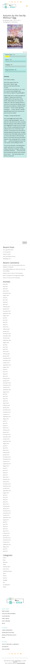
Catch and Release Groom (9, 256)
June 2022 (5, 300)
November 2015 (7, 459)
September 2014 (7, 490)
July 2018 (5, 394)
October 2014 (6, 488)
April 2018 (5, 401)
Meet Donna (5, 611)
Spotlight (5, 580)
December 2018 (7, 383)
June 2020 (5, 347)
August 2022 (6, 295)
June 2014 (5, 497)
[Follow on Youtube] (21, 2)
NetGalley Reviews (7, 571)
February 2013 (6, 533)
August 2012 (6, 546)
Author (4, 557)
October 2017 (6, 414)
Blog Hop (5, 562)
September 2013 (7, 517)
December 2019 (7, 358)
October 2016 (6, 439)
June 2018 (5, 396)
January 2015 (6, 481)
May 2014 (5, 499)
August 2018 (6, 392)
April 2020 (5, 349)
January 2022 (6, 309)
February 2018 (6, 405)
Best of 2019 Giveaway (17, 273)
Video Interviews (7, 630)
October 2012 (6, 542)
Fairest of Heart (6, 254)
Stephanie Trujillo (8, 20)
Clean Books (6, 616)
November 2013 (7, 513)
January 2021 (6, 331)
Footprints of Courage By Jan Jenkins (15, 275)
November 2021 (7, 311)
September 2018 (7, 389)
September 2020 (7, 340)
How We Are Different (9, 613)
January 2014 (6, 508)
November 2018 (7, 385)
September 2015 (7, 463)
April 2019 (5, 376)
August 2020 (6, 342)
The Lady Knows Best (8, 249)
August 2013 (6, 519)
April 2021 (5, 324)
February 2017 (6, 430)
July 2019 (5, 369)
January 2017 (6, 432)
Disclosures (5, 649)
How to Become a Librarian (10, 644)
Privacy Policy (18, 660)
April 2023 (5, 288)
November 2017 (7, 412)
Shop (3, 637)
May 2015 (5, 472)
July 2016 (5, 445)
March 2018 (6, 403)
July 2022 (5, 297)
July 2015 (5, 468)
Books (4, 564)
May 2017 (5, 425)
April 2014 (5, 502)
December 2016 (7, 434)
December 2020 (7, 333)
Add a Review (6, 621)
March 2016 (6, 450)
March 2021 (6, 327)
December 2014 (7, 484)
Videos (4, 587)
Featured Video (6, 566)
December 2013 (7, 511)
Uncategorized (6, 584)
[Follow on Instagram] (12, 2)
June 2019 (5, 371)
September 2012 (7, 544)
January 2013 (6, 535)
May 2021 (5, 322)
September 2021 (7, 313)
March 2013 (6, 531)
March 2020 (6, 351)
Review (4, 575)
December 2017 (7, 410)
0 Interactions (14, 22)
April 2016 (5, 448)
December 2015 (7, 457)
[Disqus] (15, 179)
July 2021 (5, 318)
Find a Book (5, 618)
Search (24, 242)
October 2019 (6, 362)
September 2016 (7, 441)
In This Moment (6, 252)
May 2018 (5, 398)
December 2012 (7, 537)
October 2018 (6, 387)
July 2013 (5, 522)
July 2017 (5, 421)
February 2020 (6, 353)
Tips (4, 582)
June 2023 (5, 284)
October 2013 (6, 515)
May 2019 (5, 374)
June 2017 (5, 423)
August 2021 (6, 315)
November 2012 (7, 540)
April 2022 (5, 304)
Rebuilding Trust (7, 258)
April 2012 (5, 551)
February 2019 (6, 378)
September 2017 (7, 416)
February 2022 (6, 306)
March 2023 (6, 291)
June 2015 (5, 470)
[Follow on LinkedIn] (15, 2)
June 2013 (5, 524)
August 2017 (6, 419)
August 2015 (6, 466)
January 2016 (6, 454)
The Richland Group (21, 663)
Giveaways (5, 646)
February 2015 (6, 479)
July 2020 (5, 344)
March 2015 (6, 477)
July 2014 (5, 495)
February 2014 (6, 506)
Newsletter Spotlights (9, 635)
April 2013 (5, 528)
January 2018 (6, 407)
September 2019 (7, 365)
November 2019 (7, 360)
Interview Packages (8, 632)
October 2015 (6, 461)
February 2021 (6, 329)
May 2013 (5, 526)
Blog (4, 560)
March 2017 (6, 427)
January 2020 (6, 356)
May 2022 (5, 302)
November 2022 (7, 293)
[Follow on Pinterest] (18, 2)
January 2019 (6, 380)
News (4, 573)
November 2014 (7, 486)
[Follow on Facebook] (9, 2)
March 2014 (6, 504)
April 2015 (5, 475)
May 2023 (5, 286)
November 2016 (7, 436)
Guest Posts (6, 569)
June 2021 (5, 320)
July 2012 (5, 549)
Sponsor (5, 578)
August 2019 (6, 367)
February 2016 (6, 452)
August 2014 (6, 493)
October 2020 (6, 338)
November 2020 (7, 336)
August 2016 (6, 443)
